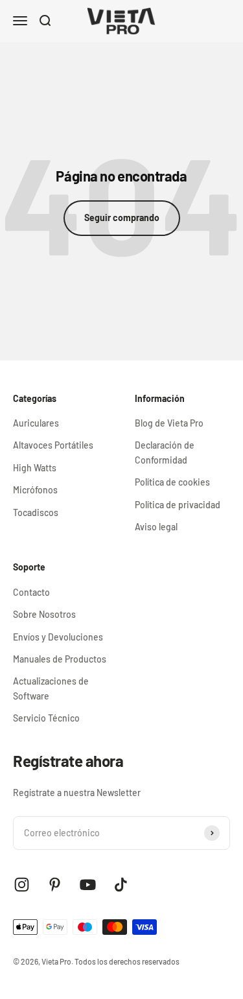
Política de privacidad (177, 504)
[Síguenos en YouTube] (88, 884)
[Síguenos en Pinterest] (55, 884)
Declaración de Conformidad (164, 452)
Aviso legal (156, 526)
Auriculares (36, 423)
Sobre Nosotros (44, 614)
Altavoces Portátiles (53, 445)
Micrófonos (35, 489)
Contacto (31, 592)
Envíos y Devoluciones (58, 636)
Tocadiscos (35, 512)
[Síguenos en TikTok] (121, 884)
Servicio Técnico (46, 717)
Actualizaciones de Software (51, 688)
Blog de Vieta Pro (169, 423)
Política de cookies (172, 482)
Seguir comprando (121, 217)
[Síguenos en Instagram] (21, 884)
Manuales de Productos (59, 658)
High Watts (34, 467)
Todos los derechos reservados (127, 961)
